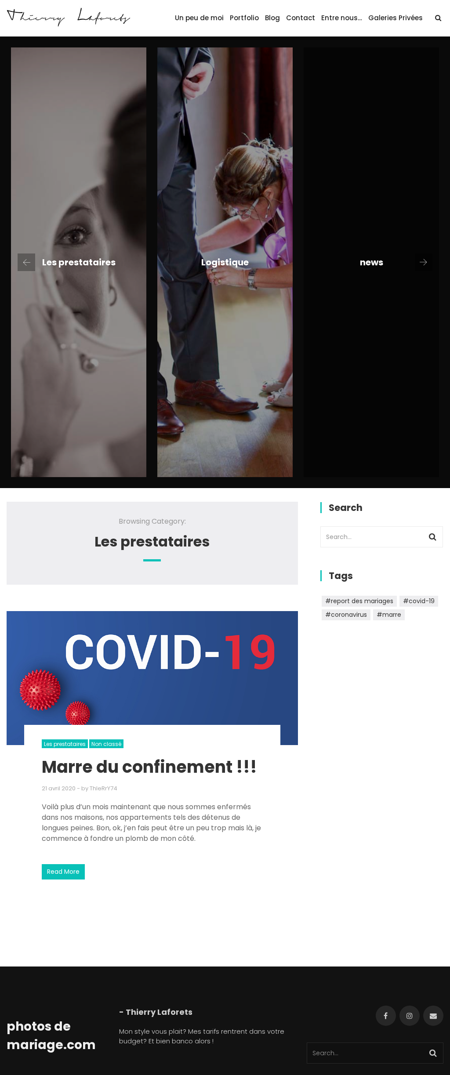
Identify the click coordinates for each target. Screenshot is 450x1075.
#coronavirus (346, 614)
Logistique (225, 262)
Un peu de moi (199, 17)
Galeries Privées (395, 17)
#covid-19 (419, 601)
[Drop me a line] (433, 1016)
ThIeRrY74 (103, 788)
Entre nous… (341, 17)
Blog (272, 17)
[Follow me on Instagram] (409, 1016)
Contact (300, 17)
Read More (63, 871)
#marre (389, 614)
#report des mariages (359, 601)
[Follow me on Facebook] (386, 1016)
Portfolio (244, 17)
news (371, 262)
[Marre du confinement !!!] (152, 678)
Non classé (106, 744)
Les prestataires (79, 262)
